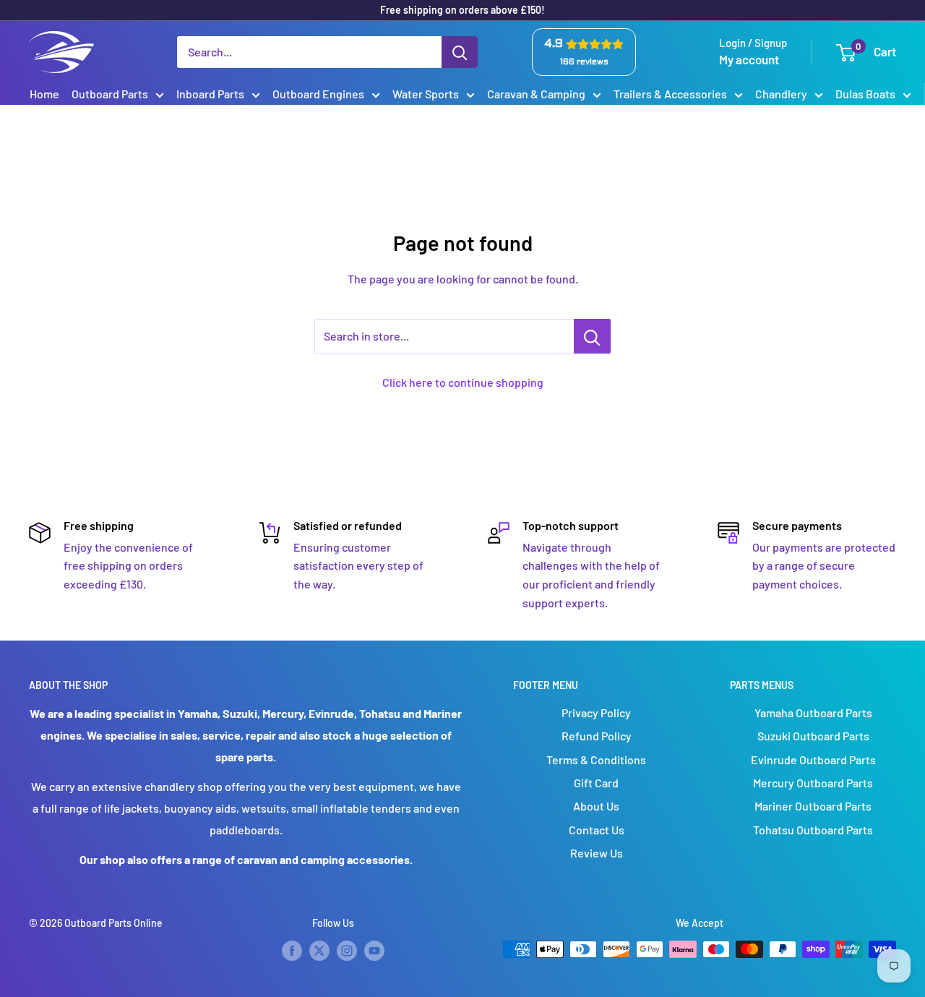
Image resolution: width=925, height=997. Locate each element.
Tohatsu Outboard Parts (813, 829)
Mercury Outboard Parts (813, 783)
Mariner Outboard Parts (813, 806)
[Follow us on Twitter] (319, 951)
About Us (596, 806)
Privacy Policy (596, 712)
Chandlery (781, 93)
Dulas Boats (865, 93)
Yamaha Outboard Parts (813, 712)
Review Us (596, 853)
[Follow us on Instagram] (347, 951)
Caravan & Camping (536, 93)
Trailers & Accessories (670, 93)
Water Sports (425, 93)
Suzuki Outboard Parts (813, 736)
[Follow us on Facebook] (292, 951)
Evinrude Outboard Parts (813, 759)
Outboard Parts (110, 93)
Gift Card (596, 783)
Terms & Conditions (596, 759)
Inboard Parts (210, 93)
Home (44, 93)
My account (749, 59)
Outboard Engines (318, 93)
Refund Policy (597, 736)
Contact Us (596, 829)
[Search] (460, 52)
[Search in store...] (592, 336)
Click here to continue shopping (462, 382)
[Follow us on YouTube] (374, 951)
